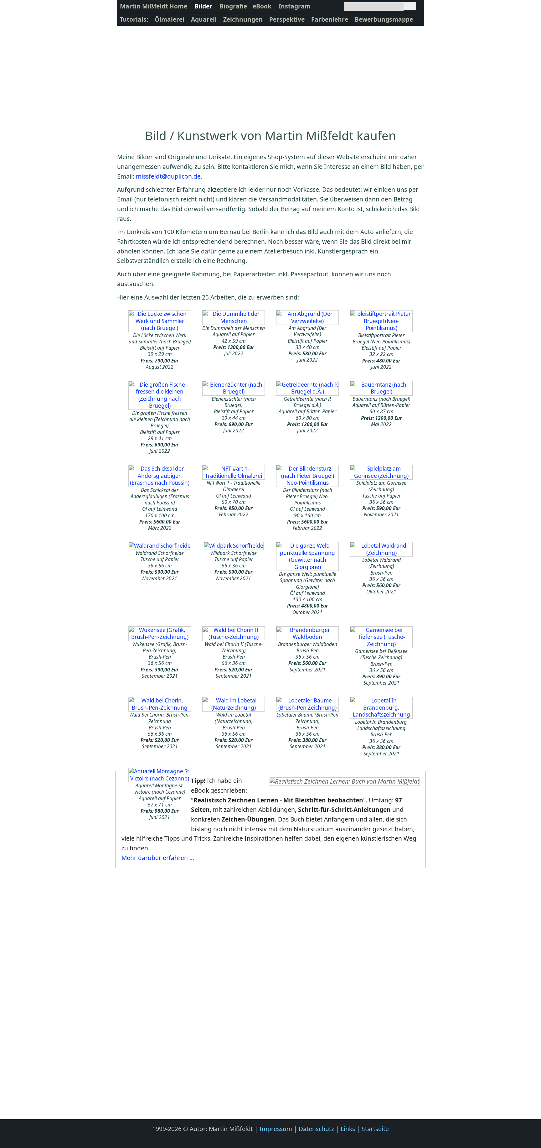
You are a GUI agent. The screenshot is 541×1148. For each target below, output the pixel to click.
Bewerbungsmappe (384, 19)
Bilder (203, 6)
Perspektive (287, 19)
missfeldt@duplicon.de (168, 176)
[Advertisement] (270, 73)
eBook (262, 6)
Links (348, 1129)
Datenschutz (316, 1129)
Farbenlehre (329, 19)
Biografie (233, 6)
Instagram (295, 6)
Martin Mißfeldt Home (153, 6)
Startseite (375, 1129)
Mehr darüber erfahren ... (157, 857)
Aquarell (204, 19)
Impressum (276, 1129)
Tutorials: (134, 19)
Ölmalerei (169, 19)
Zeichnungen (243, 19)
